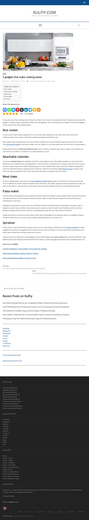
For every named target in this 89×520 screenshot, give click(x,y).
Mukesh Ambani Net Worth (12, 401)
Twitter (5, 424)
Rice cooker (8, 89)
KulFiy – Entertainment (10, 467)
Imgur (5, 440)
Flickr (5, 442)
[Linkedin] (26, 109)
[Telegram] (30, 109)
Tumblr (5, 435)
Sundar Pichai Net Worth (11, 394)
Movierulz (6, 346)
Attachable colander (11, 91)
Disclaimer (50, 511)
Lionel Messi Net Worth (11, 404)
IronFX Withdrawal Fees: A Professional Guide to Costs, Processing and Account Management (36, 307)
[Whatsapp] (9, 109)
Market (5, 336)
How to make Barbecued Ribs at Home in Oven (19, 258)
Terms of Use (81, 511)
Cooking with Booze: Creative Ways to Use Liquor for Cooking (25, 249)
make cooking (51, 81)
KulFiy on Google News (10, 472)
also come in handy (13, 144)
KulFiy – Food (7, 458)
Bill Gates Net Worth (10, 392)
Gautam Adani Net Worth (11, 399)
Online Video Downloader (12, 355)
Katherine (7, 81)
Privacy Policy (40, 511)
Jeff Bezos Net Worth (10, 390)
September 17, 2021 (19, 81)
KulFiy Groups (7, 469)
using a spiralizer (72, 227)
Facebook (6, 419)
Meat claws (8, 94)
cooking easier (33, 81)
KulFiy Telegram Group (10, 476)
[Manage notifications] (5, 508)
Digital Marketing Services (12, 361)
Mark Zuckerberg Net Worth (12, 408)
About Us (20, 511)
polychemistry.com (66, 169)
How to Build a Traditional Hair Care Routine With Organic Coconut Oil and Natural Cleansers (36, 315)
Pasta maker (8, 96)
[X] (22, 109)
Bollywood (6, 331)
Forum (5, 338)
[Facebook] (5, 109)
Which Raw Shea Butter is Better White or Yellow (20, 253)
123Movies (7, 343)
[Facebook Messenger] (13, 109)
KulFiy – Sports (8, 460)
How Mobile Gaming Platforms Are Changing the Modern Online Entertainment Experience (35, 303)
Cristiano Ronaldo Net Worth (13, 406)
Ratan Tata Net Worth (10, 397)
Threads (5, 426)
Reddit (5, 438)
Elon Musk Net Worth (10, 388)
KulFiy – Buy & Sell (9, 465)
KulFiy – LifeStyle (8, 463)
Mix (4, 444)
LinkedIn (5, 431)
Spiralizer (7, 99)
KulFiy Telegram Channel (11, 478)
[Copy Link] (34, 109)
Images (5, 341)
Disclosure (60, 511)
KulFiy (15, 244)
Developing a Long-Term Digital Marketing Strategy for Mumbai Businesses (30, 318)
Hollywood (6, 333)
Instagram (6, 422)
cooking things (42, 81)
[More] (39, 109)
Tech (4, 73)
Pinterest (6, 433)
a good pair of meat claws (43, 181)
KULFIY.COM (44, 12)
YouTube (6, 429)
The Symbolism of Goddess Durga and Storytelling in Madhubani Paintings (29, 311)
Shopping (6, 328)
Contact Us (29, 511)
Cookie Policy (70, 511)
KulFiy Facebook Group (11, 474)
